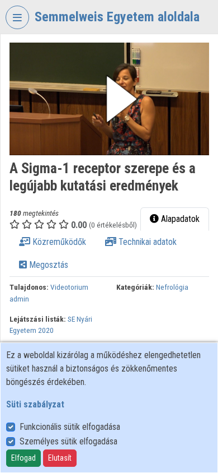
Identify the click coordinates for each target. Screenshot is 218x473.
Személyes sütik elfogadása (68, 441)
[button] (109, 99)
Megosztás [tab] (47, 264)
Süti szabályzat (35, 404)
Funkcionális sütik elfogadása (70, 426)
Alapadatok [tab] (179, 219)
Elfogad (23, 457)
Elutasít (60, 457)
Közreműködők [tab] (58, 242)
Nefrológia (172, 286)
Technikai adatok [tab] (146, 242)
